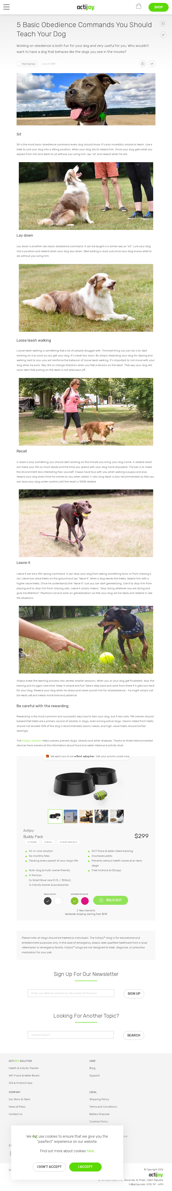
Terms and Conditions (103, 1106)
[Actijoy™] (86, 7)
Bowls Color (50, 894)
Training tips (28, 64)
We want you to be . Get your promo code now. (90, 756)
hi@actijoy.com (137, 1184)
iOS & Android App (20, 1082)
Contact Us (15, 1114)
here (90, 1151)
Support (94, 1075)
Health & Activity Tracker (24, 1068)
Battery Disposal (99, 1114)
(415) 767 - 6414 (154, 1184)
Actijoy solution (32, 740)
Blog (92, 1068)
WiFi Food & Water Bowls (24, 1075)
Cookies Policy (98, 1121)
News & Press (17, 1106)
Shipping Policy (99, 1099)
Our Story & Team (19, 1099)
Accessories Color (79, 894)
